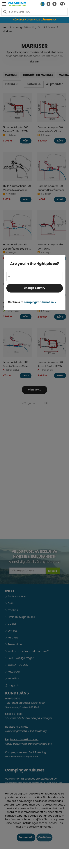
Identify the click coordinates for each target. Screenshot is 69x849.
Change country (34, 288)
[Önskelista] (53, 4)
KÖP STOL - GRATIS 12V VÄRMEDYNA (34, 20)
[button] (47, 4)
